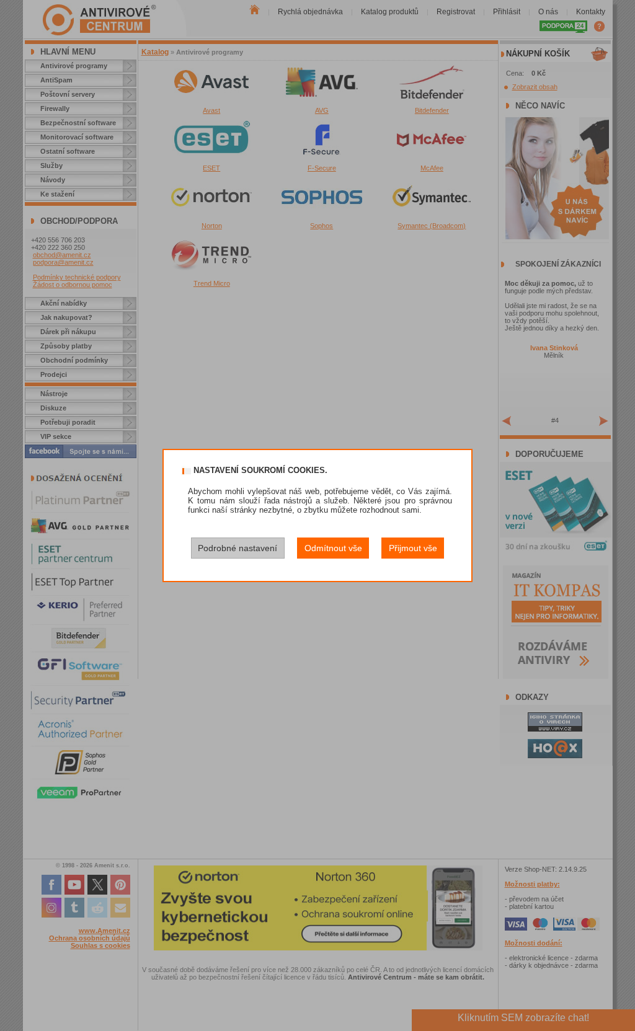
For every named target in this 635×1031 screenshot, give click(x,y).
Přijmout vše (413, 548)
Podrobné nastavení (237, 548)
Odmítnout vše (333, 548)
